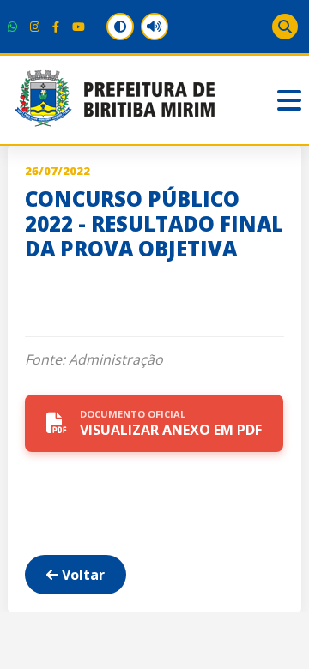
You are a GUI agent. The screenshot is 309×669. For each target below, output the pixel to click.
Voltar (81, 574)
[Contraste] (120, 26)
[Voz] (154, 26)
